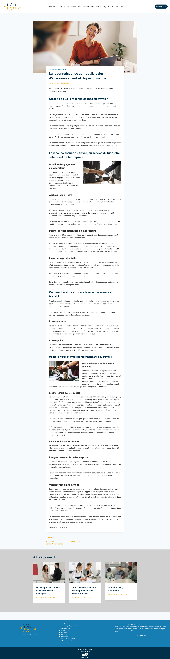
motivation (63, 527)
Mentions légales (65, 630)
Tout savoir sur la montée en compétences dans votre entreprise (63, 541)
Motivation (62, 69)
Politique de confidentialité (68, 638)
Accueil (63, 624)
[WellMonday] (12, 6)
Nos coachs (88, 6)
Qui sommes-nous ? (56, 6)
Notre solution (74, 6)
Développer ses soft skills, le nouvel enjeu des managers (48, 590)
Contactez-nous (115, 6)
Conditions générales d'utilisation (70, 626)
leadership (53, 527)
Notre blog (101, 6)
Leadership (53, 69)
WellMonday (55, 83)
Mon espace (161, 6)
